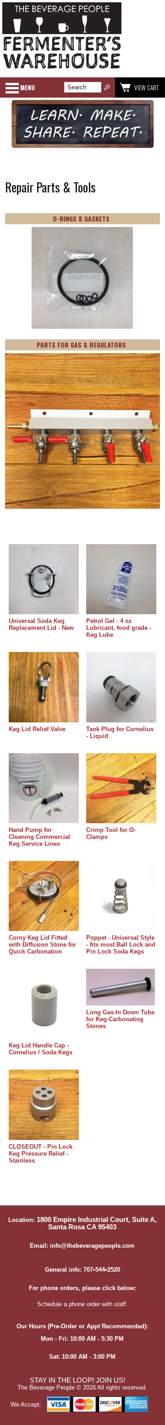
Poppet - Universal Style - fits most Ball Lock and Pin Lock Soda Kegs (120, 944)
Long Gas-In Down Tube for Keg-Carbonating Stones (120, 1019)
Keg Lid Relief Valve (37, 729)
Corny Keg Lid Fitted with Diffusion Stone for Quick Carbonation (42, 944)
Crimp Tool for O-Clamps (111, 833)
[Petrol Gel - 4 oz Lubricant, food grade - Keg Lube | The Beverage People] (121, 580)
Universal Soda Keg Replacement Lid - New (41, 624)
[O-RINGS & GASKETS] (82, 278)
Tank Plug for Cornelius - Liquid (120, 732)
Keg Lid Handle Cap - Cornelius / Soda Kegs (40, 1049)
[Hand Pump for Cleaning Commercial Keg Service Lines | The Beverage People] (43, 789)
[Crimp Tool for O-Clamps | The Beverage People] (121, 789)
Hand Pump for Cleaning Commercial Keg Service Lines (39, 836)
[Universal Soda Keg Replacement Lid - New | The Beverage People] (43, 580)
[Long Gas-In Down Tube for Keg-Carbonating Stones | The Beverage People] (121, 988)
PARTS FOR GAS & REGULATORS (81, 344)
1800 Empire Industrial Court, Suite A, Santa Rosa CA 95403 (97, 1223)
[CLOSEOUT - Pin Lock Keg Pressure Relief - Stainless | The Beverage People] (43, 1105)
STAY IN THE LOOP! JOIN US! (77, 1380)
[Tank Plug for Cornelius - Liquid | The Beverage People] (121, 687)
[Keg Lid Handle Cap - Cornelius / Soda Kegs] (43, 1004)
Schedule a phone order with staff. (82, 1304)
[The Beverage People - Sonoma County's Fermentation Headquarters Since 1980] (62, 69)
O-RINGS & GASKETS (81, 218)
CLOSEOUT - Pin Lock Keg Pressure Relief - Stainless (40, 1153)
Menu (27, 87)
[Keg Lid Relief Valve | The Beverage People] (43, 687)
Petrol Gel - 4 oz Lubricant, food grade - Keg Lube (118, 627)
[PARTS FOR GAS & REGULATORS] (82, 431)
